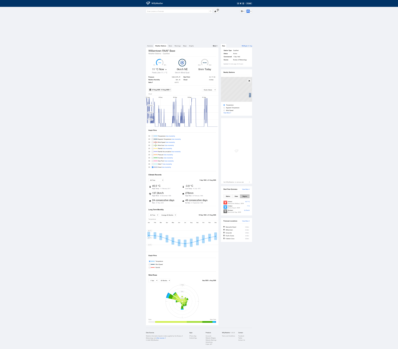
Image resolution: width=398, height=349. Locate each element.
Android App (193, 338)
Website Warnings (211, 340)
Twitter (240, 338)
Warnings (178, 46)
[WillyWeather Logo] (155, 3)
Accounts (208, 336)
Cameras (150, 46)
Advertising (209, 342)
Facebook (241, 336)
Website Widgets (211, 338)
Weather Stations (160, 46)
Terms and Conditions (228, 336)
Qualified (166, 53)
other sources (160, 338)
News (170, 46)
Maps (185, 46)
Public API (209, 344)
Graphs (191, 46)
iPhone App (192, 336)
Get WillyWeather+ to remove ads (233, 182)
